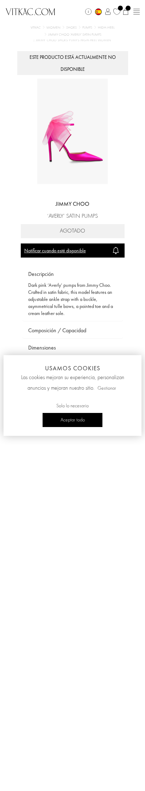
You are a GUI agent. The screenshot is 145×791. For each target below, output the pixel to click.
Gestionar (106, 388)
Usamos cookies (72, 368)
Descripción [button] (41, 274)
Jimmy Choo (72, 204)
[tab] (72, 274)
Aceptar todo (73, 420)
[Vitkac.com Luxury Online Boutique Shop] (30, 11)
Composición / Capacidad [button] (57, 330)
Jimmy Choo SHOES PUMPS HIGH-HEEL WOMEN (73, 40)
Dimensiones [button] (42, 347)
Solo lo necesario (72, 405)
